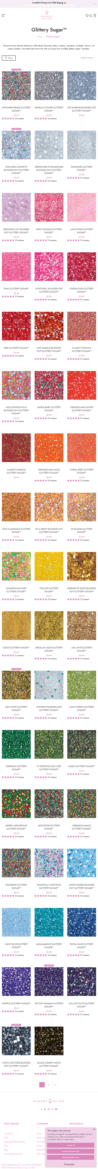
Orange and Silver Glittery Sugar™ (81, 409)
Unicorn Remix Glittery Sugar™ (16, 109)
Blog (6, 1149)
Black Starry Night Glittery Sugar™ (49, 1064)
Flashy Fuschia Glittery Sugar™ (82, 349)
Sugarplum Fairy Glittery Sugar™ (16, 590)
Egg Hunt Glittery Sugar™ (16, 708)
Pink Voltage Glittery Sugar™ (49, 231)
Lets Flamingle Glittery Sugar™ (16, 531)
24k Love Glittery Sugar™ (81, 649)
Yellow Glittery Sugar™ (49, 590)
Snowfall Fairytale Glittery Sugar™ (49, 886)
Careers (40, 1145)
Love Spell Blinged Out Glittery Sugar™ (49, 290)
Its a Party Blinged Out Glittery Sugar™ (49, 531)
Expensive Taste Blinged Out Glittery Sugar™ (81, 590)
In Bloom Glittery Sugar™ (82, 531)
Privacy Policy (42, 1141)
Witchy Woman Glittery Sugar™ (49, 1005)
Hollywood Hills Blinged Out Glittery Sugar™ (16, 410)
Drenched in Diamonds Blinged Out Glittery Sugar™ (49, 170)
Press (6, 1145)
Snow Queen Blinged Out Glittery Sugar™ (81, 886)
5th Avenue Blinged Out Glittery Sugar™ (81, 109)
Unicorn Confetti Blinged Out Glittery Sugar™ (16, 170)
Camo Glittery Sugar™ (81, 766)
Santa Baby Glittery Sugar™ (49, 409)
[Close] (94, 1129)
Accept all (70, 1145)
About (39, 1133)
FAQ (6, 1137)
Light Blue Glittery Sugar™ (16, 946)
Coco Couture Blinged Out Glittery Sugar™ (16, 1064)
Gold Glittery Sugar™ (16, 647)
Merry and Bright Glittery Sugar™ (16, 827)
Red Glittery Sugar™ (16, 348)
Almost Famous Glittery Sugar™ (16, 471)
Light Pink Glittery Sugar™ (81, 231)
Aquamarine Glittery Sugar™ (49, 946)
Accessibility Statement (13, 1153)
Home (39, 36)
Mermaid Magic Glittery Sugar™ (82, 827)
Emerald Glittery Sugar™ (16, 768)
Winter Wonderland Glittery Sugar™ (49, 708)
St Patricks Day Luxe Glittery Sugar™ (49, 768)
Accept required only (70, 1151)
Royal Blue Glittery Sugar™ (82, 946)
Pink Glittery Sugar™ (16, 288)
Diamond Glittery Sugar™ (82, 168)
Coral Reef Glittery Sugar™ (82, 471)
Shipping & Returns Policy (14, 1141)
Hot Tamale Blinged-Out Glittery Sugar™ (49, 349)
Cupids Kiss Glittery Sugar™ (82, 290)
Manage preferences (70, 1157)
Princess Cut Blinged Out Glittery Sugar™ (16, 231)
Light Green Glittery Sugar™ (81, 708)
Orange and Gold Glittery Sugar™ (49, 471)
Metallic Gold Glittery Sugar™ (49, 649)
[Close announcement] (94, 4)
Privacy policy (69, 1164)
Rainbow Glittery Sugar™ (16, 886)
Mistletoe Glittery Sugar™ (49, 827)
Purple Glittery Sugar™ (16, 1003)
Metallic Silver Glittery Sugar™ (49, 109)
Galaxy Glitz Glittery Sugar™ (81, 1005)
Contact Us (8, 1133)
